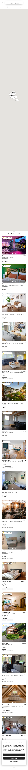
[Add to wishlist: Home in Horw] (25, 502)
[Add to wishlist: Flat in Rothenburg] (25, 442)
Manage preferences (14, 761)
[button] (7, 261)
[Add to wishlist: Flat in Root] (25, 238)
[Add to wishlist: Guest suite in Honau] (25, 533)
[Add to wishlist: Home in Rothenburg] (25, 563)
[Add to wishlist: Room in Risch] (25, 473)
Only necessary (14, 758)
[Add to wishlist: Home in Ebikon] (25, 656)
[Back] (3, 2)
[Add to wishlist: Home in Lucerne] (25, 594)
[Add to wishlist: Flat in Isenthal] (25, 625)
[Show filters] (25, 2)
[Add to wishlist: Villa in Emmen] (25, 384)
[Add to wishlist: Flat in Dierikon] (25, 353)
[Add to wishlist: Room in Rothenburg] (25, 717)
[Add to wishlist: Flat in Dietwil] (25, 413)
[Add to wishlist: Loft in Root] (25, 324)
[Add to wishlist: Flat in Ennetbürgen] (25, 687)
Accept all (14, 754)
